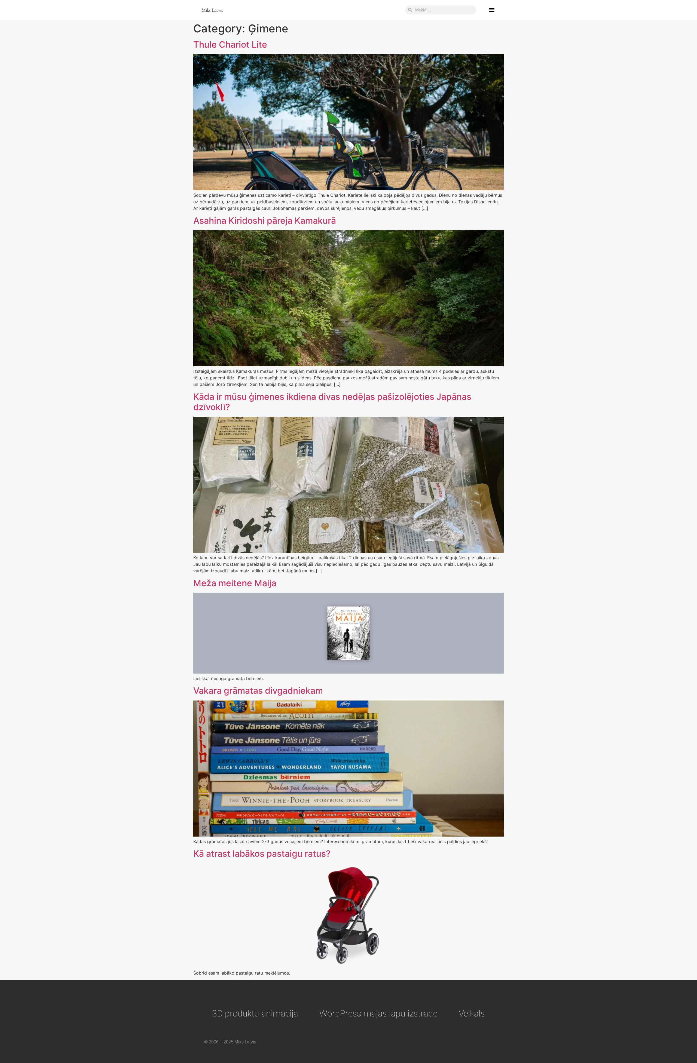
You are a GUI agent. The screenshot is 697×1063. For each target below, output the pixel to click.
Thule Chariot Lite (230, 44)
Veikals (472, 1013)
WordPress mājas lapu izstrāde (378, 1013)
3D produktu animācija (255, 1013)
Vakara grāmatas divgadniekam (258, 690)
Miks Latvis (212, 10)
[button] (491, 9)
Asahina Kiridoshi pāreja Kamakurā (264, 220)
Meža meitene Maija (234, 583)
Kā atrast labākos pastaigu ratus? (262, 853)
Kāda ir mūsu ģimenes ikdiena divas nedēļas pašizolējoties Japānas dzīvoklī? (332, 401)
